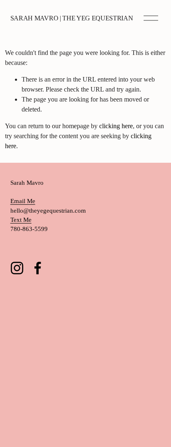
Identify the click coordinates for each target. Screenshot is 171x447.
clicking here (116, 125)
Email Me (22, 201)
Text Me (21, 219)
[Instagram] (17, 268)
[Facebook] (37, 268)
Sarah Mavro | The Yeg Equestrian (71, 18)
